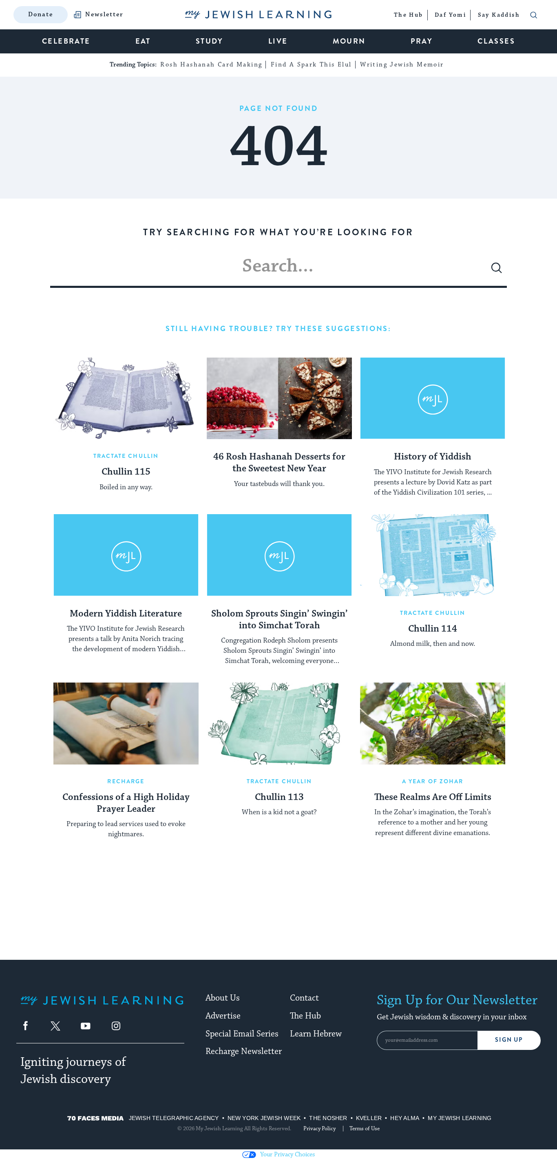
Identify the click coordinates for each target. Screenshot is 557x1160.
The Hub (305, 1016)
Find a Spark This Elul (311, 64)
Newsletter (104, 14)
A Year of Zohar (433, 781)
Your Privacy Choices (287, 1154)
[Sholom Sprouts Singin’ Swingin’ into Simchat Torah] (279, 555)
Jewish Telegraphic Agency (174, 1118)
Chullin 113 (279, 797)
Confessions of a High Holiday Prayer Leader (126, 803)
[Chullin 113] (279, 723)
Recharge (125, 781)
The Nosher (328, 1118)
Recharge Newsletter (244, 1051)
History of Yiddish (432, 457)
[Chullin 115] (126, 398)
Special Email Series (242, 1034)
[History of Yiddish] (432, 398)
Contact (304, 998)
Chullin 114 (432, 629)
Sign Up (509, 1040)
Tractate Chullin (126, 456)
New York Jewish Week (264, 1118)
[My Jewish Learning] (101, 1007)
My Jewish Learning (459, 1118)
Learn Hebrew (316, 1034)
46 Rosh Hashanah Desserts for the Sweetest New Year (279, 463)
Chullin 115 (126, 472)
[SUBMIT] (497, 271)
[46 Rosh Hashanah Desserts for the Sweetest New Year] (279, 398)
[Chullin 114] (432, 555)
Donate (40, 14)
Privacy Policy (319, 1128)
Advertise (223, 1016)
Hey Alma (404, 1118)
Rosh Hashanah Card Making (211, 64)
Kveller (369, 1118)
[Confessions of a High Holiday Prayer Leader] (126, 723)
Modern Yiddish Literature (126, 614)
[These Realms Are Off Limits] (432, 723)
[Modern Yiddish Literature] (126, 555)
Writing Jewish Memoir (402, 64)
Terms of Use (364, 1128)
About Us (223, 998)
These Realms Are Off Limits (432, 797)
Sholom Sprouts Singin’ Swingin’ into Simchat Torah (279, 620)
